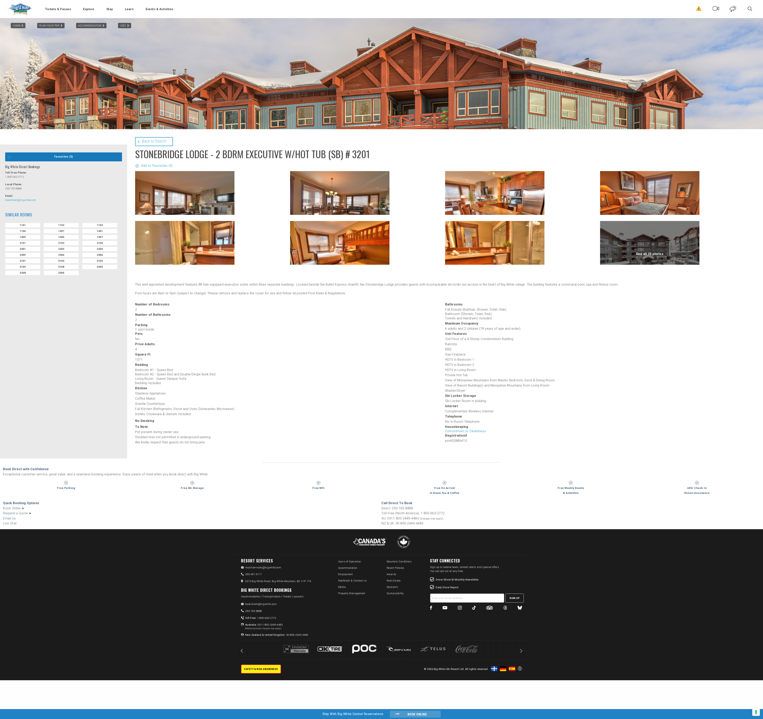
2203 (61, 248)
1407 (100, 236)
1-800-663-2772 (260, 617)
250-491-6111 (253, 574)
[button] (184, 204)
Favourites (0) (63, 156)
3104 (100, 260)
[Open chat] (752, 708)
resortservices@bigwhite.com (263, 567)
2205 (23, 254)
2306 (100, 254)
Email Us (9, 518)
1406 (61, 236)
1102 (61, 225)
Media (342, 586)
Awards (391, 574)
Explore (88, 9)
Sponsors (392, 586)
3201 (123, 25)
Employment (345, 574)
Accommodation (90, 25)
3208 (23, 272)
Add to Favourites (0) (157, 166)
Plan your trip (49, 25)
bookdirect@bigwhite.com (20, 200)
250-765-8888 (253, 611)
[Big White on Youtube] (445, 608)
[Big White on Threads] (505, 608)
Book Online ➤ (13, 508)
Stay (110, 9)
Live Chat (10, 523)
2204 (100, 248)
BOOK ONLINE (417, 714)
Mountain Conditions (399, 561)
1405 (23, 236)
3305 (61, 272)
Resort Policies (395, 567)
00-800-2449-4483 (276, 634)
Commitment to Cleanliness (465, 431)
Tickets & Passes (58, 9)
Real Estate (394, 580)
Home (16, 25)
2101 (23, 242)
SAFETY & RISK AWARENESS (261, 669)
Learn (129, 9)
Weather (733, 10)
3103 (61, 260)
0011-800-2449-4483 (264, 626)
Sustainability (395, 593)
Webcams (716, 10)
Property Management (351, 593)
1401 (100, 231)
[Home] (21, 9)
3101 (23, 260)
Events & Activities (159, 9)
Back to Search (154, 141)
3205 (100, 266)
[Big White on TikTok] (474, 608)
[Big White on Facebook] (431, 608)
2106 (100, 242)
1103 (100, 225)
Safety (699, 10)
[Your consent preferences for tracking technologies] (756, 712)
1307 (61, 231)
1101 (23, 225)
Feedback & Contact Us (352, 580)
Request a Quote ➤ (17, 513)
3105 (23, 266)
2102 (61, 242)
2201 (23, 248)
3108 (61, 266)
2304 (61, 254)
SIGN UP (514, 598)
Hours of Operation (349, 561)
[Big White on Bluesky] (520, 608)
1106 (23, 231)
